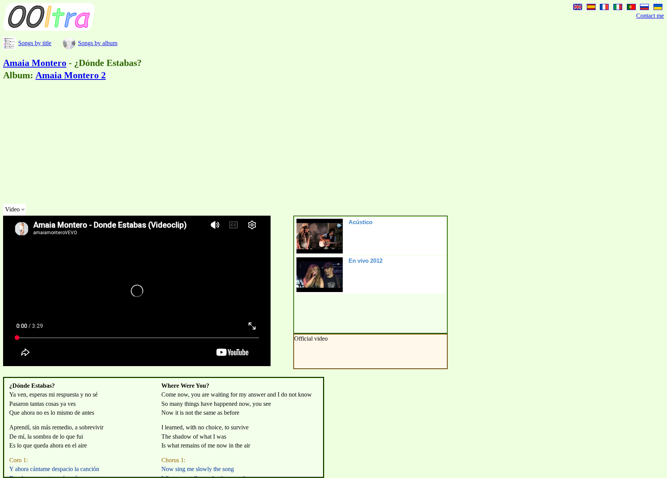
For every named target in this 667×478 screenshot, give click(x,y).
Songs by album (97, 43)
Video (12, 209)
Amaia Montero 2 (71, 75)
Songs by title (34, 43)
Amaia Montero (34, 63)
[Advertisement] (234, 144)
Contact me (650, 15)
